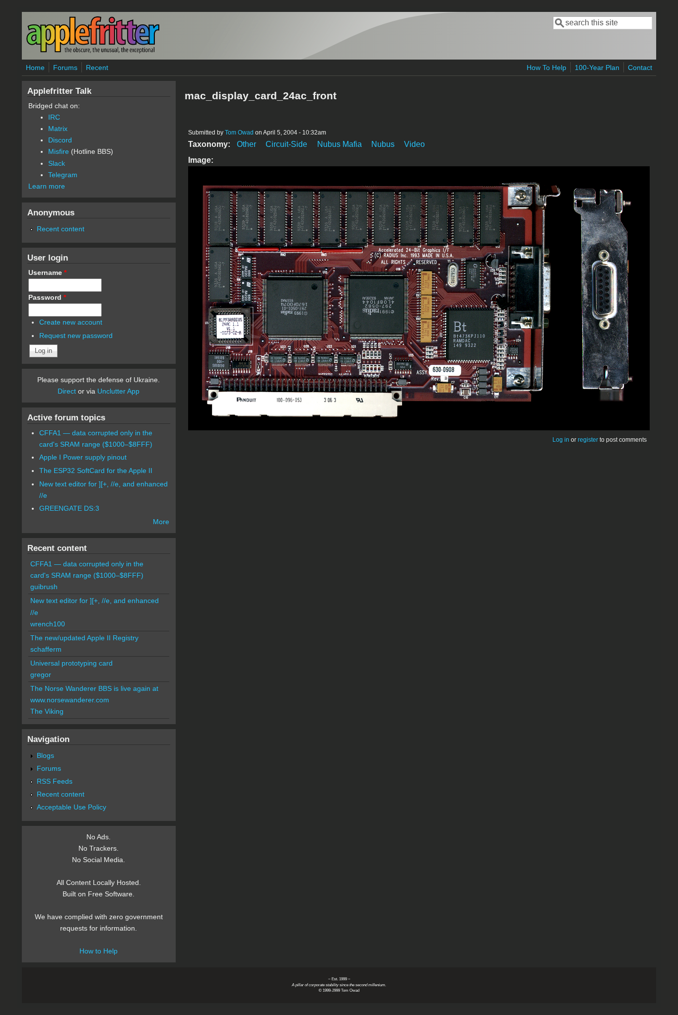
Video (414, 144)
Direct (67, 391)
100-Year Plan (597, 67)
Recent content (60, 229)
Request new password (76, 335)
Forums (65, 67)
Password (47, 297)
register (588, 439)
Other (246, 144)
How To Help (546, 67)
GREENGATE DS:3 (69, 508)
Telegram (62, 175)
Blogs (45, 755)
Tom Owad (239, 132)
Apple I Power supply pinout (83, 457)
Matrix (58, 129)
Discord (60, 140)
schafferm (46, 649)
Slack (56, 163)
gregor (40, 674)
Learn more (46, 186)
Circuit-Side (286, 144)
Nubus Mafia (339, 144)
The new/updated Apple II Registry (84, 638)
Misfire (58, 151)
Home (35, 67)
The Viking (47, 711)
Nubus (383, 144)
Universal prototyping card (71, 663)
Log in (560, 439)
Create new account (70, 322)
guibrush (44, 587)
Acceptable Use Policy (71, 807)
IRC (54, 117)
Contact (640, 67)
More (161, 522)
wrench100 (47, 624)
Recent (97, 67)
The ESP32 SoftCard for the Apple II (95, 470)
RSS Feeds (54, 781)
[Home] (92, 51)
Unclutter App (118, 391)
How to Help (98, 951)
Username (47, 272)
